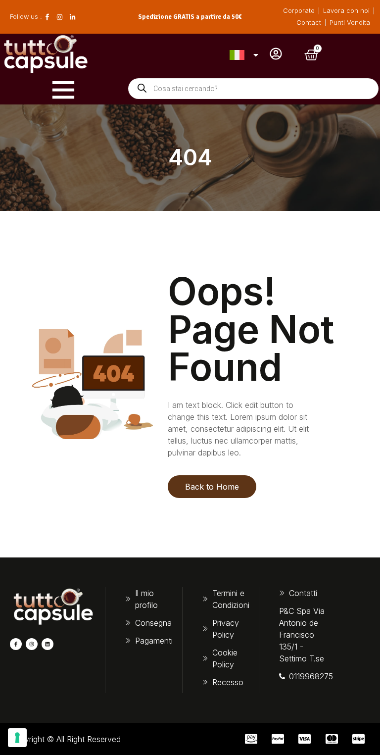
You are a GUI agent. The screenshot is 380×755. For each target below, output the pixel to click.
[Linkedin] (47, 644)
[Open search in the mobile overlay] (253, 89)
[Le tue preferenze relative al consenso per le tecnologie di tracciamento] (17, 737)
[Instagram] (32, 644)
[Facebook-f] (16, 644)
